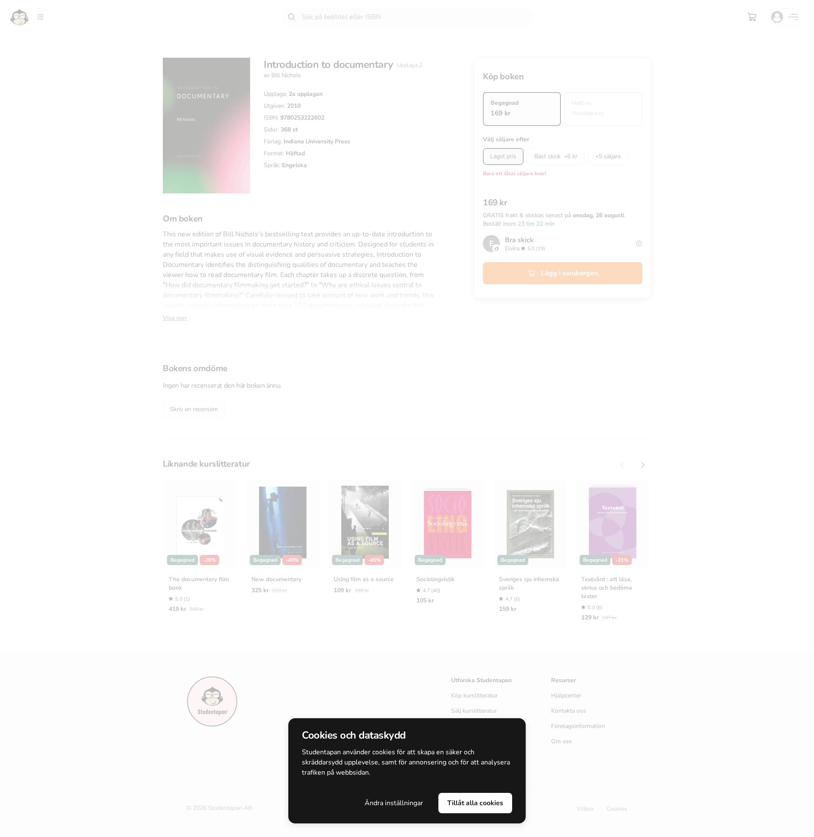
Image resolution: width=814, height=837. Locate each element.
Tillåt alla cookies (475, 803)
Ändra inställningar (394, 803)
